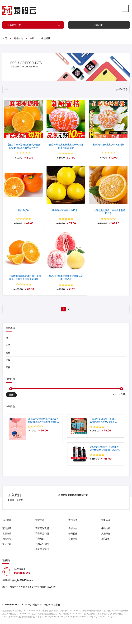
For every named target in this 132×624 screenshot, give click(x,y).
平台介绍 (105, 528)
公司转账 (72, 533)
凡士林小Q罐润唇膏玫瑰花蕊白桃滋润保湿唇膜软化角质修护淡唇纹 (43, 422)
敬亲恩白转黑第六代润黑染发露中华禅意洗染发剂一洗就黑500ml (104, 450)
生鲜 (32, 38)
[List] (12, 89)
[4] (6, 89)
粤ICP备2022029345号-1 (55, 617)
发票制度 (6, 533)
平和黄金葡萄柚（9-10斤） (66, 210)
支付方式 (72, 520)
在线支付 (72, 528)
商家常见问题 (42, 533)
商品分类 (18, 38)
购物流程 (6, 538)
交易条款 (72, 538)
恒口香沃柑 (23, 210)
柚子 (8, 345)
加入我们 (105, 538)
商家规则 (39, 538)
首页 (4, 38)
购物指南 (6, 520)
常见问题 (6, 543)
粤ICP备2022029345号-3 (102, 617)
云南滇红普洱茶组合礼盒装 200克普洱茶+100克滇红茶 (103, 420)
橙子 (8, 338)
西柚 (8, 367)
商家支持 (39, 520)
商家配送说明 (42, 528)
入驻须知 (105, 533)
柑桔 (8, 352)
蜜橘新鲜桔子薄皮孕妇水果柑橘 (108, 144)
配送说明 (6, 528)
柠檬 (8, 360)
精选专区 (99, 25)
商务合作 (105, 520)
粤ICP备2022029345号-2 (79, 617)
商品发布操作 (42, 549)
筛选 (11, 394)
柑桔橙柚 (45, 38)
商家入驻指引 (42, 543)
